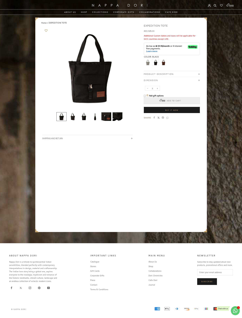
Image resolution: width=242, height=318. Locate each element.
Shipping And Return (52, 138)
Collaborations (149, 12)
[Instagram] (30, 287)
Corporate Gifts (123, 12)
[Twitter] (158, 117)
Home (44, 22)
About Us (70, 12)
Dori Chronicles (155, 275)
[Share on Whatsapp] (167, 117)
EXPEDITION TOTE (58, 22)
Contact (93, 284)
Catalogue (94, 261)
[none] (61, 116)
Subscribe (207, 281)
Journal (151, 284)
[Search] (215, 5)
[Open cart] (230, 5)
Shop (84, 12)
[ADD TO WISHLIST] (46, 30)
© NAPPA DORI (18, 309)
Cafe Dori (171, 12)
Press (92, 280)
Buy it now (171, 110)
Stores (93, 266)
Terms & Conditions (99, 289)
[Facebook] (154, 117)
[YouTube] (48, 287)
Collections (100, 12)
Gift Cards (95, 271)
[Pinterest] (163, 117)
